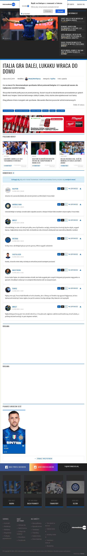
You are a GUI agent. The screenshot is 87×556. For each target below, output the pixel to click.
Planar (82, 554)
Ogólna (52, 78)
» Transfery (35, 532)
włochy (45, 111)
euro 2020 (60, 111)
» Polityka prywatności (7, 537)
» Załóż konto (22, 528)
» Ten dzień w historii (50, 524)
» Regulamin (7, 532)
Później (48, 11)
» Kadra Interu (36, 536)
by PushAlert (26, 14)
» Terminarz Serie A (49, 541)
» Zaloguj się (21, 525)
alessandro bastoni (22, 111)
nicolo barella (8, 111)
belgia (52, 111)
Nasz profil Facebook (17, 467)
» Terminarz (35, 529)
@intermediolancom (45, 467)
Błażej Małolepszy (34, 78)
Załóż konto (70, 4)
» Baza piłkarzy (36, 523)
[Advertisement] (43, 346)
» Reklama (6, 529)
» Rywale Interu (36, 526)
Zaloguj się (81, 4)
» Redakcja (6, 526)
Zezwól (60, 11)
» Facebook (21, 540)
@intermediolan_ (72, 466)
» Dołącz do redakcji (21, 532)
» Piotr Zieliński (36, 539)
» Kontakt (6, 523)
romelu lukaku (35, 111)
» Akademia (49, 546)
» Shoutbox (21, 537)
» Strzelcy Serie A (50, 535)
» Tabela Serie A (50, 530)
